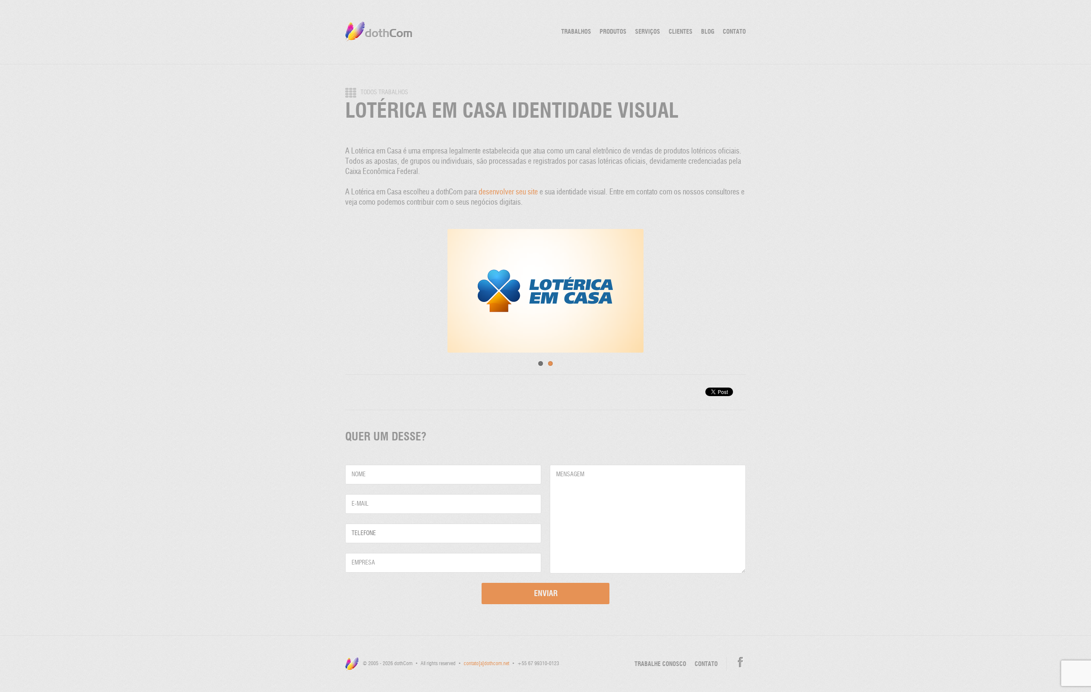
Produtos (613, 32)
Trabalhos (576, 32)
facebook (740, 662)
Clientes (681, 32)
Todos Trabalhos (384, 93)
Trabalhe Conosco (660, 664)
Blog (707, 32)
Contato (734, 32)
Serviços (647, 32)
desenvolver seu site (508, 192)
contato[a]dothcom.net (486, 663)
